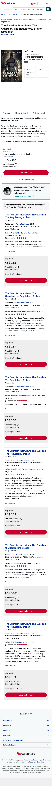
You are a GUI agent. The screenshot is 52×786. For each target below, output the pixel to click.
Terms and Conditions (36, 762)
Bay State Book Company (21, 395)
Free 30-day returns (26, 179)
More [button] (41, 141)
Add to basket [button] (26, 172)
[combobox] (29, 9)
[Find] (48, 9)
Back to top (26, 714)
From (30, 72)
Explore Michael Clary (22, 196)
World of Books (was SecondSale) (24, 233)
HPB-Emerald (16, 642)
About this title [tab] (22, 113)
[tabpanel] (25, 130)
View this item (8, 156)
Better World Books (19, 311)
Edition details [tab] (39, 113)
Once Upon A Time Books (21, 469)
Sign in (40, 4)
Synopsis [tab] (7, 113)
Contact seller (10, 251)
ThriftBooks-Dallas (18, 563)
